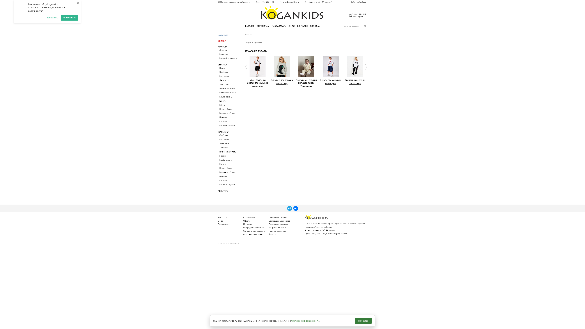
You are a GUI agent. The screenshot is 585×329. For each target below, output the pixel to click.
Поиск (365, 26)
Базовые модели (227, 125)
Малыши (222, 46)
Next (364, 72)
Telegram (289, 208)
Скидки (222, 41)
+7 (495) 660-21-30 (266, 2)
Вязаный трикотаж (228, 58)
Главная (248, 34)
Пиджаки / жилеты (227, 151)
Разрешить (69, 17)
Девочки (223, 50)
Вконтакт (295, 208)
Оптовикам (263, 26)
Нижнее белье (225, 109)
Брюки (222, 156)
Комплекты (224, 121)
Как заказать (279, 26)
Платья (222, 68)
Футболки (224, 72)
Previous (248, 72)
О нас (292, 26)
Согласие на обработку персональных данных (254, 233)
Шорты (222, 101)
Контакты (302, 26)
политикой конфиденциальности (305, 321)
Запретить (52, 17)
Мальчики (224, 54)
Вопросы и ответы (277, 227)
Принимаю (363, 321)
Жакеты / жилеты (227, 88)
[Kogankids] (292, 12)
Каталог (249, 26)
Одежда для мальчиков (279, 221)
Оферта (246, 221)
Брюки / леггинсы (227, 92)
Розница (315, 26)
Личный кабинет (360, 2)
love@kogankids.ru (291, 2)
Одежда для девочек (278, 217)
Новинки (223, 35)
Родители (223, 191)
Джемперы (224, 80)
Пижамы (223, 117)
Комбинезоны (225, 97)
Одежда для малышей (279, 224)
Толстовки (224, 84)
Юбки (222, 105)
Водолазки (224, 76)
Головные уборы (227, 113)
